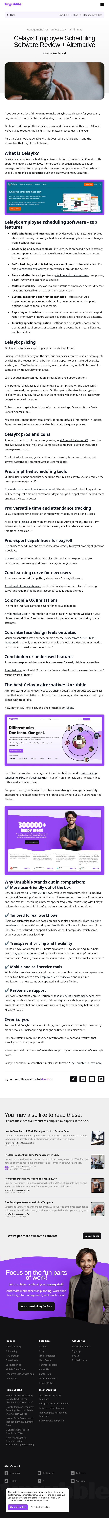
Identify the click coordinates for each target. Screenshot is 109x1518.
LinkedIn (80, 1473)
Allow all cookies (18, 1507)
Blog (41, 1351)
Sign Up (76, 1351)
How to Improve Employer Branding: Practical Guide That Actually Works (20, 1410)
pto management (30, 1295)
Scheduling (12, 1351)
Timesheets (12, 1360)
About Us (44, 1369)
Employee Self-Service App (20, 1373)
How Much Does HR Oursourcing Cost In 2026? (31, 1178)
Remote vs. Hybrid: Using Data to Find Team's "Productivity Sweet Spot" (19, 1399)
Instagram (48, 1473)
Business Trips (13, 1364)
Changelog (11, 1378)
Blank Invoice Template (51, 1420)
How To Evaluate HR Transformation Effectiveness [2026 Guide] (20, 1441)
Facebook (15, 1473)
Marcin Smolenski (54, 53)
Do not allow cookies (40, 1507)
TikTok (13, 1481)
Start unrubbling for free (36, 1306)
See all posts (92, 1235)
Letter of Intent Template (52, 1408)
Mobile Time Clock (15, 1369)
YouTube (80, 1481)
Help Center (45, 1360)
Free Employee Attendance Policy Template (29, 1202)
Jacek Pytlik (9, 1190)
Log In (75, 1355)
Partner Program (48, 1364)
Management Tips (37, 29)
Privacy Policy (46, 1383)
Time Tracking (13, 1346)
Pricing (43, 1346)
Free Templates (47, 1355)
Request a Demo (81, 1346)
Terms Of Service (48, 1378)
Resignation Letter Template (54, 1403)
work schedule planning (36, 1291)
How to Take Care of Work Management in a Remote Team (37, 1131)
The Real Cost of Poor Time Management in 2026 (32, 1154)
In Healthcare (79, 1360)
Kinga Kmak (14, 1167)
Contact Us (45, 1373)
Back (12, 15)
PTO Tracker (12, 1355)
